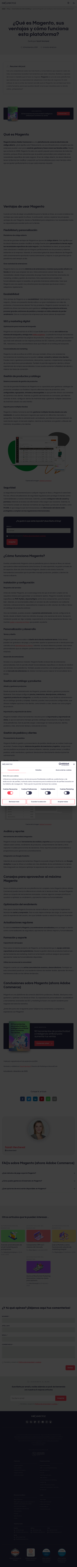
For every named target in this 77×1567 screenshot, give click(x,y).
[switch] (29, 793)
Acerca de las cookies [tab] (63, 770)
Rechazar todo (14, 801)
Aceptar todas (63, 801)
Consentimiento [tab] (13, 770)
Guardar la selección (38, 801)
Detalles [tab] (38, 770)
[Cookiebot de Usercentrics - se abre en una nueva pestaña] (60, 764)
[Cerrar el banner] (74, 764)
